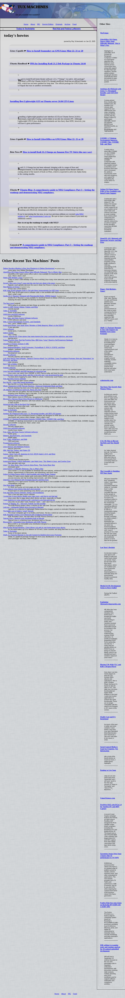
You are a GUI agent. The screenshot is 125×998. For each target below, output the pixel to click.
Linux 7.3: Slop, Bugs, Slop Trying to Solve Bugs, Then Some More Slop (29, 465)
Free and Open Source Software (14, 379)
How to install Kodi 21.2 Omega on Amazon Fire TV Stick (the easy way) (57, 152)
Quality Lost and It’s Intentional (108, 718)
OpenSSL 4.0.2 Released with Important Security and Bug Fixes (111, 240)
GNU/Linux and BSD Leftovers (14, 314)
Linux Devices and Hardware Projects (16, 447)
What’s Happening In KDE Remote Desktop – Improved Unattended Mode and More (32, 386)
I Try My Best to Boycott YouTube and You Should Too (109, 443)
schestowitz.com (106, 380)
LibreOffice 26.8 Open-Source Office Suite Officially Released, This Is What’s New (110, 42)
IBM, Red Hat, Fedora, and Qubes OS (16, 450)
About (33, 24)
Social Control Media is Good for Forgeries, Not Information (109, 749)
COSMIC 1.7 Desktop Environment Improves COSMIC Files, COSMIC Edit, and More (109, 141)
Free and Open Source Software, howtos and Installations (23, 493)
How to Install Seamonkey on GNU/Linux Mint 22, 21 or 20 (55, 51)
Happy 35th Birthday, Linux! (13, 278)
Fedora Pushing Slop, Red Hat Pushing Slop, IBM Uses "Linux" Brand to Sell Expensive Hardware (38, 340)
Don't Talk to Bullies (10, 364)
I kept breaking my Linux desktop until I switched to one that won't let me (29, 500)
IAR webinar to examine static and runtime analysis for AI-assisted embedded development (110, 948)
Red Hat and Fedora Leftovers (67, 29)
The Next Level (8, 303)
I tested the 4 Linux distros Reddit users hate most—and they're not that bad (30, 496)
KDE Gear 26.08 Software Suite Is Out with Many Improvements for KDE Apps (31, 290)
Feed (75, 24)
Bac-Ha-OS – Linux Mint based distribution (18, 382)
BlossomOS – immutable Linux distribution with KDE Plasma (24, 522)
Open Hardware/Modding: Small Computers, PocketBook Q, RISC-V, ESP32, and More (34, 347)
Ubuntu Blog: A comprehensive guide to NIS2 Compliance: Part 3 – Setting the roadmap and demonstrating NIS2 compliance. (52, 191)
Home (26, 24)
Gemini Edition (47, 24)
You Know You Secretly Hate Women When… (110, 388)
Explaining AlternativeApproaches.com (110, 603)
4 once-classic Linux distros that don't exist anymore (21, 489)
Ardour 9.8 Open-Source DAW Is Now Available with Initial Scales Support (110, 191)
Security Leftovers (9, 355)
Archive (67, 24)
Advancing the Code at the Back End (16, 404)
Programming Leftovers (11, 351)
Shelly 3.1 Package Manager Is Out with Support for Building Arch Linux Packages (110, 331)
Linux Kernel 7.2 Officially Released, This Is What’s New (23, 469)
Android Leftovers (9, 368)
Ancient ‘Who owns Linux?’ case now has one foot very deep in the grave (29, 283)
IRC (38, 24)
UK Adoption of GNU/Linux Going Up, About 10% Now (22, 390)
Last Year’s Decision (107, 547)
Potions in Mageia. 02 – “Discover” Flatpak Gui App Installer (24, 504)
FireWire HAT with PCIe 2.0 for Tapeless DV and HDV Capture (111, 807)
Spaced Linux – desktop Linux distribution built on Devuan (23, 518)
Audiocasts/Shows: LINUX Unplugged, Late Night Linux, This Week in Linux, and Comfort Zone (37, 461)
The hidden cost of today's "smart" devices (18, 511)
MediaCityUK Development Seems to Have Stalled (110, 587)
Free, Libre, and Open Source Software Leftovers (20, 318)
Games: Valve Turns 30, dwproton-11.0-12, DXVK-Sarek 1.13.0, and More (29, 454)
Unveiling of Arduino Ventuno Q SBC (16, 344)
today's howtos (8, 333)
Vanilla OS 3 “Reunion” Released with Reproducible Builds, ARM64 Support (29, 296)
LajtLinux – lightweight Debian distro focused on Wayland (23, 507)
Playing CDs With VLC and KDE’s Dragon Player (110, 665)
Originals (59, 24)
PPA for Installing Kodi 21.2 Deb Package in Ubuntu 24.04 (58, 63)
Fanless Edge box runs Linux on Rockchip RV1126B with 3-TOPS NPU (111, 905)
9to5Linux (104, 33)
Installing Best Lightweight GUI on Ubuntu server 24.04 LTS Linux (42, 101)
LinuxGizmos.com (107, 798)
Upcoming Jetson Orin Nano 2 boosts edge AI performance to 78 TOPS (110, 856)
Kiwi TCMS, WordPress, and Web (15, 439)
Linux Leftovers (8, 329)
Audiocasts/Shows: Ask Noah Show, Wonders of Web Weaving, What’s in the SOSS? (33, 325)
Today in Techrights (25, 29)
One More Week (9, 485)
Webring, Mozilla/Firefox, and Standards (17, 436)
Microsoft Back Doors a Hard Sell (15, 395)
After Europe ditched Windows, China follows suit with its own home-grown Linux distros (34, 527)
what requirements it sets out (40, 216)
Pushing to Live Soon (108, 770)
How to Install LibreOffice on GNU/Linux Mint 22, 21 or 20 (55, 139)
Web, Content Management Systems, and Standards (22, 322)
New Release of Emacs (11, 287)
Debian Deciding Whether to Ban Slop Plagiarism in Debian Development (29, 268)
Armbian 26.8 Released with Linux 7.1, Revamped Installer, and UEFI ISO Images (110, 92)
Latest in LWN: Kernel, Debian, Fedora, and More (20, 307)
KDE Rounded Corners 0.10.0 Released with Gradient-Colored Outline (27, 515)
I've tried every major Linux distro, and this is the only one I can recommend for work (33, 375)
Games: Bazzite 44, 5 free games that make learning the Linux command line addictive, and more (37, 336)
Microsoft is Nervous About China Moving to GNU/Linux (22, 399)
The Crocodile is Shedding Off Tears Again (110, 472)
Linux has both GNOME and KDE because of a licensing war (24, 371)
